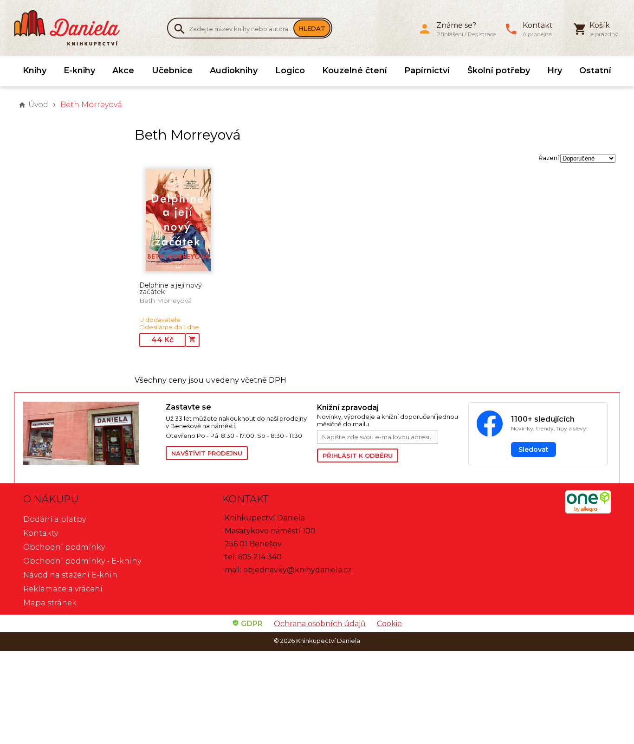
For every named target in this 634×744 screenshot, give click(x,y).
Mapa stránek (50, 602)
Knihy (34, 70)
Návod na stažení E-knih (70, 575)
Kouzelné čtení (354, 70)
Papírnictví (427, 70)
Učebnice (172, 70)
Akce (123, 70)
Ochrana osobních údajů (320, 623)
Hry (554, 70)
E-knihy (79, 70)
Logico (290, 70)
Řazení (548, 157)
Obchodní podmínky (64, 547)
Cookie (389, 623)
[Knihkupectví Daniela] (72, 27)
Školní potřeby (498, 70)
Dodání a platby (54, 519)
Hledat (312, 28)
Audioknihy (234, 70)
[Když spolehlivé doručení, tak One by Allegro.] (588, 511)
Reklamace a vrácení (63, 588)
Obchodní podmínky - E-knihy (82, 561)
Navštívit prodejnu (206, 453)
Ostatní (595, 70)
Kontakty (40, 533)
